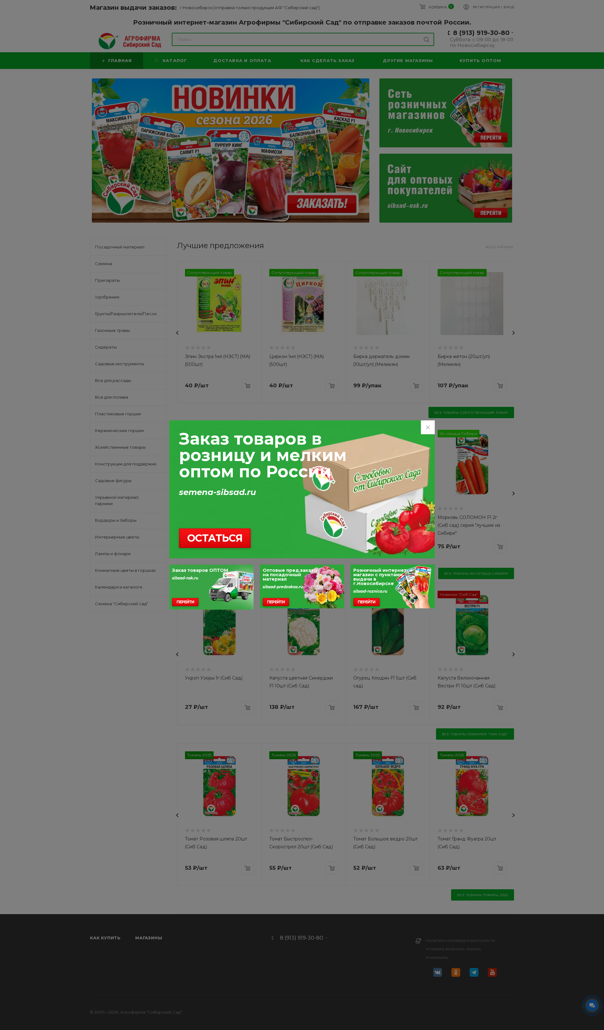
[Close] (428, 427)
